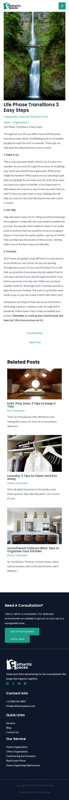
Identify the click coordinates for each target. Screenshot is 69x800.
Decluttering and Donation (21, 756)
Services (10, 723)
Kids (9, 410)
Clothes (10, 483)
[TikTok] (13, 683)
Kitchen (10, 555)
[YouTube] (19, 683)
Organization (11, 116)
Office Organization (17, 751)
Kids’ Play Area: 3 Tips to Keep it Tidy (31, 405)
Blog (8, 727)
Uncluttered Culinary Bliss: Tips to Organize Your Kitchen (33, 549)
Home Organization (17, 747)
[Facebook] (7, 683)
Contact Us (12, 732)
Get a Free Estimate (22, 631)
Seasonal (24, 116)
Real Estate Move (16, 760)
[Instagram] (25, 683)
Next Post (35, 342)
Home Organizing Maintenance (23, 765)
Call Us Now (17, 639)
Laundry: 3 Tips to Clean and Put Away (32, 477)
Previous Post (35, 332)
